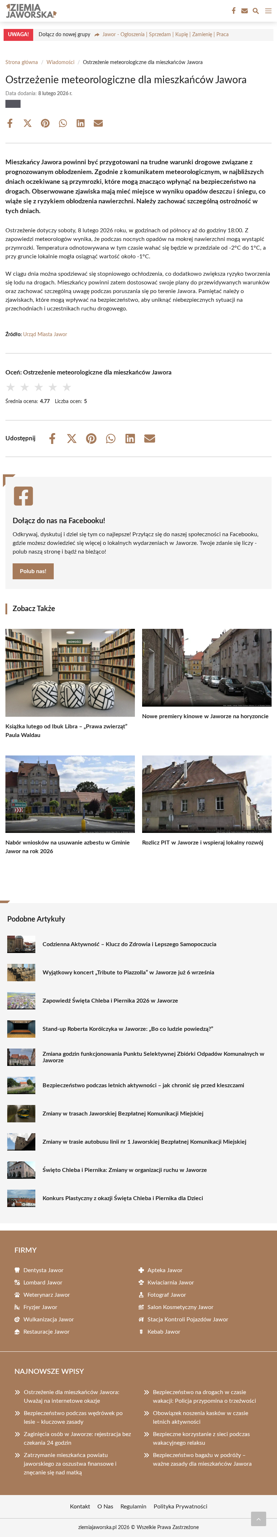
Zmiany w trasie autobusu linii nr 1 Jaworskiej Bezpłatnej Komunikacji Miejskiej (144, 1142)
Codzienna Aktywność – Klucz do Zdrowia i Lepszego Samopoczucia (129, 944)
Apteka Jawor (165, 1270)
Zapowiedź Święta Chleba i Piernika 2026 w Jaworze (110, 1001)
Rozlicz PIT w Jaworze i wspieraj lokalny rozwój (202, 843)
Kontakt (80, 1507)
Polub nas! (33, 571)
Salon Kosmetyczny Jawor (181, 1307)
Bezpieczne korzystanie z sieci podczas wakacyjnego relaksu (201, 1438)
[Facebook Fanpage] (233, 10)
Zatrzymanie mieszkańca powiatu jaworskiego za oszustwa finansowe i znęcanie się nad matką (70, 1463)
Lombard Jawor (42, 1283)
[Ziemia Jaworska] (30, 11)
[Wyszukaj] (255, 12)
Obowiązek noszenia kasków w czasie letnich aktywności (200, 1417)
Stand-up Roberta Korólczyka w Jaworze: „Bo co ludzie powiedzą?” (128, 1029)
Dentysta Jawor (43, 1270)
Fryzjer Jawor (40, 1307)
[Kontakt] (243, 10)
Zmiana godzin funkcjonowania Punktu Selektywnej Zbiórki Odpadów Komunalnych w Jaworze (153, 1057)
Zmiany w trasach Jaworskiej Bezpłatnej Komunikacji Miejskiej (123, 1114)
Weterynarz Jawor (46, 1295)
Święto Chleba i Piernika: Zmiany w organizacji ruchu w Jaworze (125, 1170)
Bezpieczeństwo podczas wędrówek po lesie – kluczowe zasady (73, 1417)
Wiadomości (60, 62)
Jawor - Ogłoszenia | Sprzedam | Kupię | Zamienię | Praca (165, 34)
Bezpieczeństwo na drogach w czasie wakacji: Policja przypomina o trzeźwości (204, 1396)
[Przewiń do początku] (258, 1519)
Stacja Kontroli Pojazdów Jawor (188, 1319)
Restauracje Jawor (46, 1332)
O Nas (105, 1507)
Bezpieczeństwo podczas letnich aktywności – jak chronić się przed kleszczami (143, 1085)
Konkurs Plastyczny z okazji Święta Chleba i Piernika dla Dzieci (123, 1198)
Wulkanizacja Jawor (48, 1319)
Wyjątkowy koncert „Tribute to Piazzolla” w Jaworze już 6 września (128, 972)
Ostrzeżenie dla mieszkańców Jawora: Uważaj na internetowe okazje (71, 1396)
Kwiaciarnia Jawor (171, 1283)
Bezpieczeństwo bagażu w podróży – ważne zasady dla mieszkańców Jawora (202, 1459)
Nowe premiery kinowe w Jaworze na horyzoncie (205, 716)
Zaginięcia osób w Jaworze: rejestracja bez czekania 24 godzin (77, 1438)
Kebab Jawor (164, 1332)
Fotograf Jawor (167, 1295)
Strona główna (21, 62)
